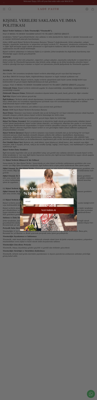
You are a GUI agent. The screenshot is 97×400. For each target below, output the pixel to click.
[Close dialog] (73, 172)
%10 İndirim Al (48, 210)
